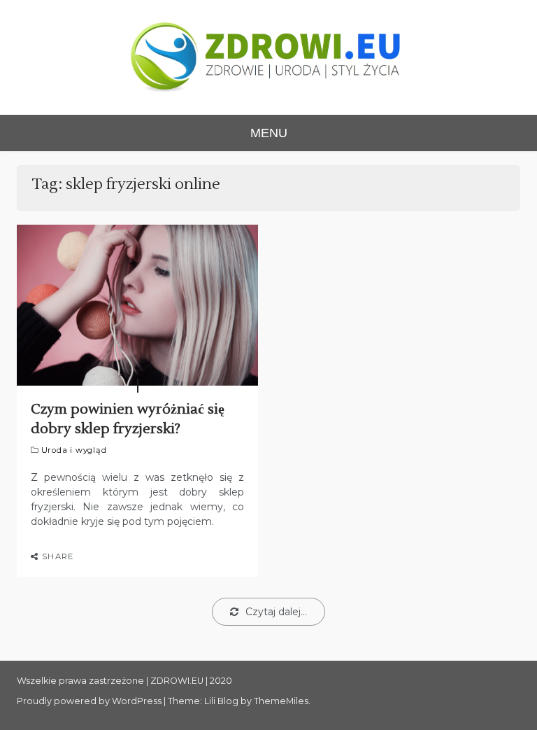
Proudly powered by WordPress (90, 701)
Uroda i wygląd (74, 450)
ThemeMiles (281, 701)
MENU (268, 133)
